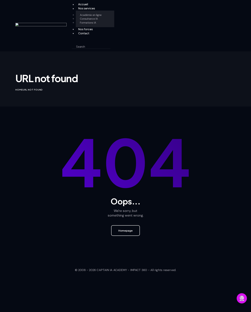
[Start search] (113, 46)
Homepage (125, 230)
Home (19, 89)
